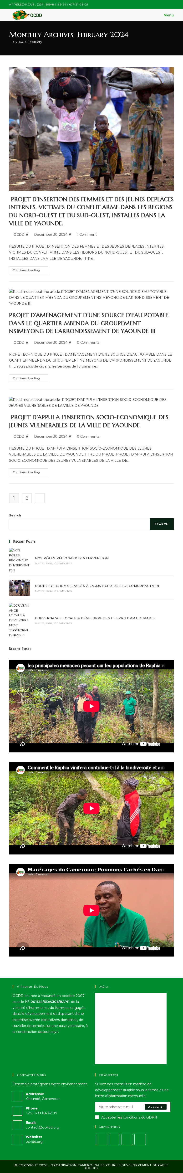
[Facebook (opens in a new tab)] (156, 4)
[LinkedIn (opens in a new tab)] (167, 4)
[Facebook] (101, 1139)
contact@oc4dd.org (42, 1127)
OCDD (19, 234)
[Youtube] (140, 1139)
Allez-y (155, 1107)
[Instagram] (114, 1139)
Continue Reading (30, 271)
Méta (103, 987)
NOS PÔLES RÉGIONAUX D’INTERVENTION (72, 558)
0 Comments (88, 342)
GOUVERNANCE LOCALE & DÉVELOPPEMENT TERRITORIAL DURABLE (95, 618)
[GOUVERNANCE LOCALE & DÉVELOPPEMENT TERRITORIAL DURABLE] (19, 620)
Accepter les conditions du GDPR (129, 1117)
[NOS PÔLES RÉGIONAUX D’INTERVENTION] (19, 560)
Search (15, 515)
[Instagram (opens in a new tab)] (161, 4)
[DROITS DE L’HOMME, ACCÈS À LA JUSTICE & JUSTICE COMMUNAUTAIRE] (19, 588)
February (35, 42)
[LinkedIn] (127, 1139)
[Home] (10, 42)
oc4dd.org (34, 1141)
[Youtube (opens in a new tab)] (172, 4)
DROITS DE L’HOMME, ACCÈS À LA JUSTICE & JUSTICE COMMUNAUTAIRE (97, 586)
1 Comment (87, 234)
